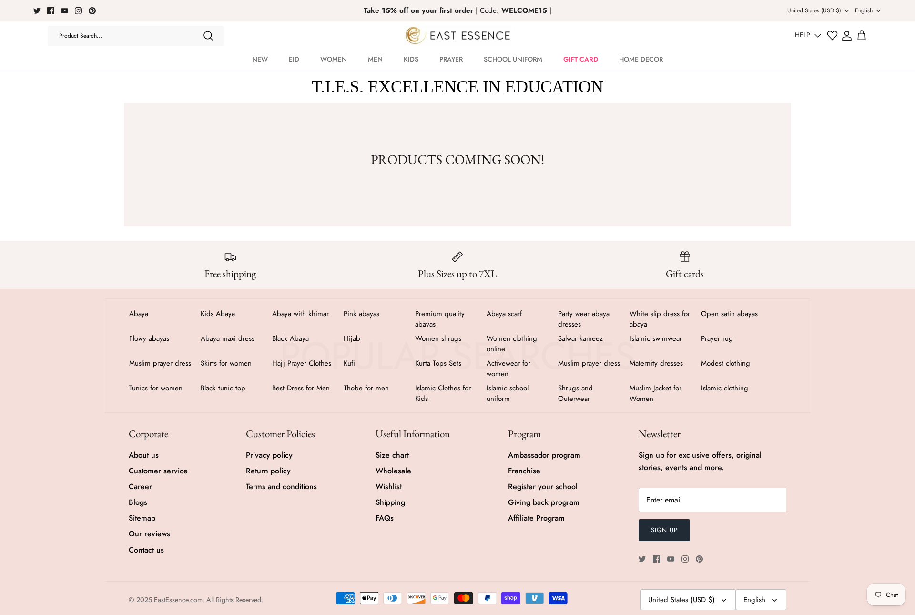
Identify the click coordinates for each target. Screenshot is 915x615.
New (260, 59)
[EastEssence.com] (457, 35)
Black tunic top (223, 388)
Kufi (349, 363)
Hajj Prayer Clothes (301, 363)
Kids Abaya (218, 313)
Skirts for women (226, 363)
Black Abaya (290, 338)
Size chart (392, 455)
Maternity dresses (656, 363)
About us (144, 455)
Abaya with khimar (300, 313)
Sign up (664, 529)
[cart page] (861, 36)
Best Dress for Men (301, 388)
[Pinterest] (92, 10)
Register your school (543, 486)
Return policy (268, 470)
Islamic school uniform (508, 393)
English (864, 10)
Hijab (352, 338)
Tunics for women (156, 388)
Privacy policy (269, 455)
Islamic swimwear (656, 338)
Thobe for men (366, 388)
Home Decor (641, 59)
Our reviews (149, 533)
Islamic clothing (724, 388)
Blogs (138, 502)
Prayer (451, 59)
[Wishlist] (832, 35)
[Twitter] (37, 10)
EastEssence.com (178, 600)
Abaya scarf (504, 313)
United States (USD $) (814, 10)
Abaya (138, 313)
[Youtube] (64, 10)
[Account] (847, 35)
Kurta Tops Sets (438, 363)
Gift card (580, 59)
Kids (411, 59)
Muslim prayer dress (160, 363)
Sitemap (142, 517)
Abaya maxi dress (227, 338)
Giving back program (544, 502)
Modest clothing (725, 363)
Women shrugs (438, 338)
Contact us (146, 549)
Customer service (158, 470)
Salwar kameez (580, 338)
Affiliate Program (536, 517)
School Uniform (513, 59)
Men (375, 59)
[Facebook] (50, 10)
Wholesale (393, 470)
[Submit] (208, 35)
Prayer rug (717, 338)
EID (294, 59)
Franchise (524, 470)
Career (140, 486)
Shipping (390, 502)
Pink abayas (361, 313)
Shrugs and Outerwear (575, 393)
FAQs (385, 517)
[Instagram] (78, 10)
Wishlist (389, 486)
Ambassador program (544, 455)
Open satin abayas (729, 313)
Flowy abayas (149, 338)
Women (333, 59)
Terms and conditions (281, 486)
